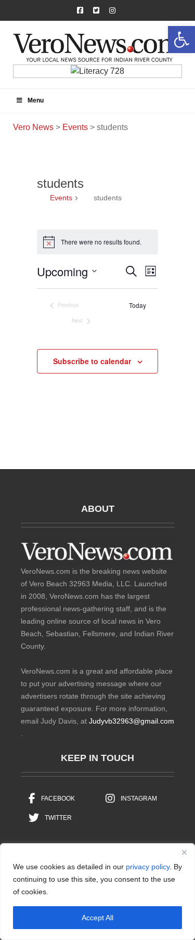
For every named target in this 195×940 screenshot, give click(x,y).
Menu (36, 100)
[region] (97, 891)
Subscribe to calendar (92, 361)
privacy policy (148, 866)
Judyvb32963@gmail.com (131, 721)
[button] (181, 39)
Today (137, 305)
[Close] (184, 852)
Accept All (97, 917)
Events (61, 198)
